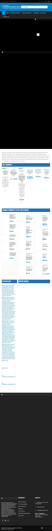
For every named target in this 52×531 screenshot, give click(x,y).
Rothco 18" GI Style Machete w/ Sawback (13, 254)
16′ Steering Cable (46, 172)
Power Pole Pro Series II (30, 172)
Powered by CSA (10, 529)
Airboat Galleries (22, 506)
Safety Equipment (13, 170)
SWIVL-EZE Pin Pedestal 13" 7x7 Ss (46, 234)
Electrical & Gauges (22, 171)
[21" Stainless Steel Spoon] (22, 265)
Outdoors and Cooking (29, 267)
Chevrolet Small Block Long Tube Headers (45, 219)
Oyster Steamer (44, 257)
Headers (44, 215)
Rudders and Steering (46, 170)
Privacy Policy (21, 511)
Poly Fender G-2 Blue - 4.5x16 (45, 269)
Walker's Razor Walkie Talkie (29, 219)
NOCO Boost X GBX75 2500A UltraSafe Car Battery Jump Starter (21, 178)
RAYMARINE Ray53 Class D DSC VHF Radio (13, 244)
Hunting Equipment (28, 227)
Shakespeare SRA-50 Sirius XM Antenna (29, 258)
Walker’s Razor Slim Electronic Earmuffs (13, 173)
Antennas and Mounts (29, 254)
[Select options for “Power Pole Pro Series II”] (30, 181)
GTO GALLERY (7, 281)
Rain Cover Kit (38, 172)
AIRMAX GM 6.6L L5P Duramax (5, 173)
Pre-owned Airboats (22, 504)
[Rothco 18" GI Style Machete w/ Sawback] (6, 252)
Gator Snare (45, 246)
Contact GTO (21, 515)
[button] (13, 182)
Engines (5, 170)
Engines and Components (38, 170)
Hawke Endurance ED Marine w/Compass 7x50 (29, 231)
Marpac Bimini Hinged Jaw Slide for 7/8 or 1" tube (13, 226)
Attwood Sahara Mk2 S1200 (28, 245)
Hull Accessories (45, 231)
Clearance (29, 255)
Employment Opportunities (24, 513)
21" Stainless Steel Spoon (29, 270)
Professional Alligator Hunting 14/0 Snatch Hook (13, 216)
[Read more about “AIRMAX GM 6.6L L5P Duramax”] (5, 190)
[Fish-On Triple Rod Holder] (6, 234)
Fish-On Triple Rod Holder (13, 235)
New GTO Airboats (22, 501)
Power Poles (30, 169)
